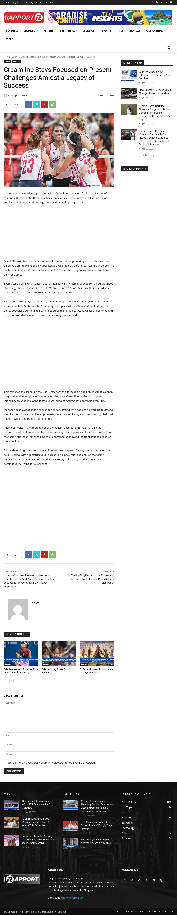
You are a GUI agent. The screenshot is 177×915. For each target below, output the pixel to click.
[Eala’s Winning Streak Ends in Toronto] (59, 653)
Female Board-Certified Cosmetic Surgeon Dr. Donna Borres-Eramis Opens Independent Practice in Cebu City (155, 113)
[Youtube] (171, 2)
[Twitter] (162, 2)
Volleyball (16, 62)
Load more (146, 155)
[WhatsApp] (52, 104)
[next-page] (11, 681)
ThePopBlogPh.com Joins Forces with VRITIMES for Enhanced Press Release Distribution (92, 579)
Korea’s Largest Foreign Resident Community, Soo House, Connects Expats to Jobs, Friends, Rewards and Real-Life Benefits (154, 138)
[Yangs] (6, 95)
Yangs (14, 95)
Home (7, 56)
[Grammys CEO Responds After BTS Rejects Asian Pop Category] (11, 805)
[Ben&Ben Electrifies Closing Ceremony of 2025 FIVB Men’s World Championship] (11, 840)
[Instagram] (157, 2)
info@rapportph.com (72, 897)
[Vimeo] (166, 2)
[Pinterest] (44, 104)
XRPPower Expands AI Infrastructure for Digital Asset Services (155, 75)
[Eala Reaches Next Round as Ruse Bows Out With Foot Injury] (21, 653)
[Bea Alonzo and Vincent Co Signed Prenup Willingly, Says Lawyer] (70, 826)
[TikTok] (139, 880)
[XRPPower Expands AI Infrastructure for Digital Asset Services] (129, 75)
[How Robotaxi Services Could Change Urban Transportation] (129, 93)
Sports (15, 56)
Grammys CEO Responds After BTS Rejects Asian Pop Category (37, 804)
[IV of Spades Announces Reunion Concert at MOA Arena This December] (11, 822)
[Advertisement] (59, 233)
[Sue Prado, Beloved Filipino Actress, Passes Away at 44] (70, 843)
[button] (169, 47)
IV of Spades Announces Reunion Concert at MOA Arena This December (35, 822)
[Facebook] (152, 2)
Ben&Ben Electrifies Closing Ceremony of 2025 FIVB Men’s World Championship (38, 839)
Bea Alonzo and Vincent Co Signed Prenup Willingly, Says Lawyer (96, 825)
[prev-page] (6, 681)
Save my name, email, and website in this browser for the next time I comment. (52, 762)
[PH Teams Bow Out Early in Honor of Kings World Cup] (97, 653)
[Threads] (161, 880)
